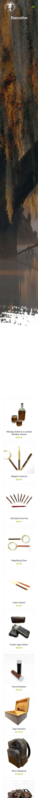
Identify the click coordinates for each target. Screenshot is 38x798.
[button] (33, 6)
